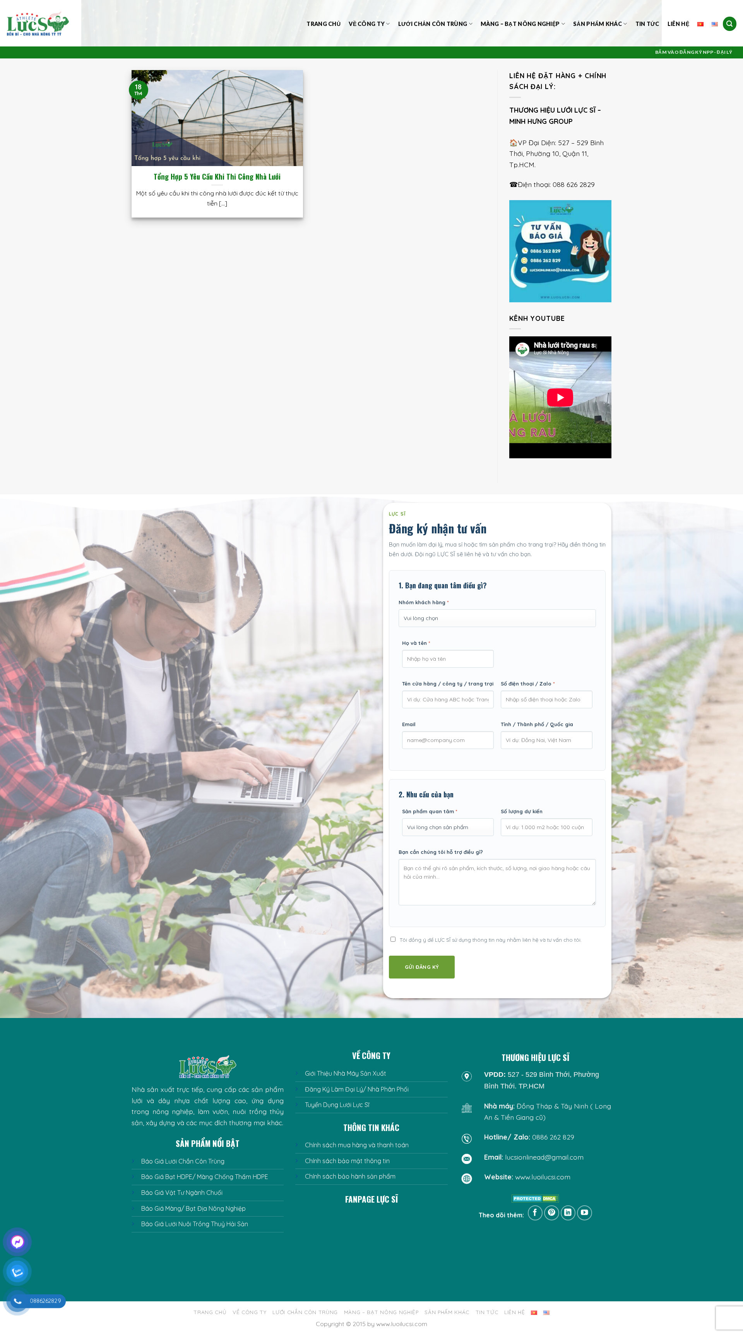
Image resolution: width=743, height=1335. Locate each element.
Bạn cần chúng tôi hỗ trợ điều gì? (441, 852)
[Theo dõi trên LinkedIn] (568, 1212)
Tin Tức (647, 24)
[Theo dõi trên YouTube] (584, 1212)
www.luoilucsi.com (542, 1176)
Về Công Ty (367, 24)
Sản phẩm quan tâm (429, 811)
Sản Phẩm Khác (597, 24)
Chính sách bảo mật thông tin (347, 1161)
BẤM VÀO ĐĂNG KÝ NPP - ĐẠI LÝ (693, 52)
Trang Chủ (323, 24)
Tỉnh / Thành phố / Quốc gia (537, 724)
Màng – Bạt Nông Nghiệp (520, 24)
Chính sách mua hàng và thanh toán (357, 1145)
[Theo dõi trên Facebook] (535, 1212)
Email (409, 724)
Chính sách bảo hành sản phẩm (350, 1176)
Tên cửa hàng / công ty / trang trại (447, 683)
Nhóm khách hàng (424, 602)
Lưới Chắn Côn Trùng (432, 24)
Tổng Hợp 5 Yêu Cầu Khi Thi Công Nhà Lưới (217, 176)
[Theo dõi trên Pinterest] (551, 1212)
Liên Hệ (678, 24)
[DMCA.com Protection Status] (535, 1198)
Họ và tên (416, 643)
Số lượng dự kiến (522, 811)
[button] (730, 24)
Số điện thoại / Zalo (528, 683)
